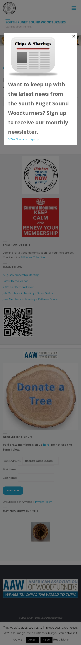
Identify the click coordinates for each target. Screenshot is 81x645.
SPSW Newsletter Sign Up (23, 139)
